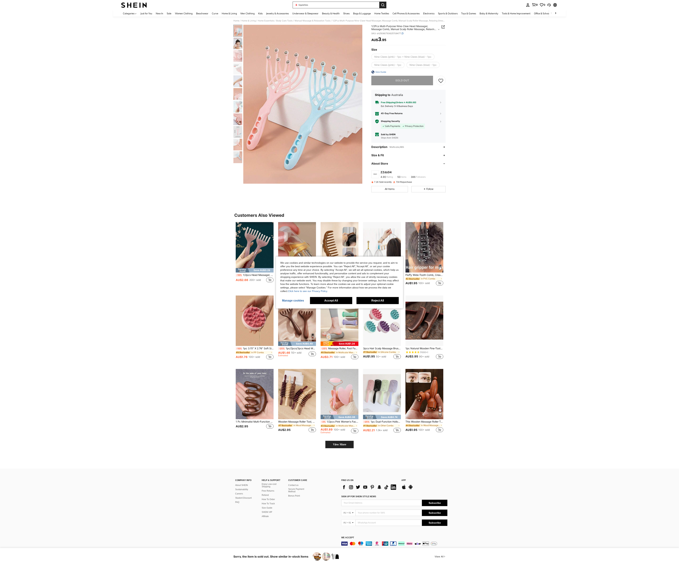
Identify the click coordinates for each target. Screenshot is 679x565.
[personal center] (528, 5)
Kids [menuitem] (260, 13)
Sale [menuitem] (169, 13)
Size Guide (267, 508)
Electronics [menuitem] (428, 13)
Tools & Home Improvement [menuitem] (516, 13)
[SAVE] (441, 80)
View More (339, 444)
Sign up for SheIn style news (358, 496)
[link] (535, 5)
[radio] (402, 57)
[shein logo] (134, 5)
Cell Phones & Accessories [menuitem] (406, 13)
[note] (255, 270)
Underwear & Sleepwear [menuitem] (305, 13)
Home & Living (248, 20)
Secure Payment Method (296, 490)
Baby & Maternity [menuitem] (489, 13)
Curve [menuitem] (215, 13)
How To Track (268, 503)
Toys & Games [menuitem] (468, 13)
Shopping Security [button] (390, 121)
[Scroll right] (555, 13)
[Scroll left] (551, 13)
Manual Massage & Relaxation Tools (312, 20)
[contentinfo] (394, 543)
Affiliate (265, 516)
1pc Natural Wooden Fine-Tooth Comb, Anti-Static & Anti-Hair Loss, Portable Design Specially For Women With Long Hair (424, 348)
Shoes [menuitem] (346, 13)
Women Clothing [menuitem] (184, 13)
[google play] (410, 488)
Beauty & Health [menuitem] (331, 13)
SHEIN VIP (267, 512)
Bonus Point (294, 496)
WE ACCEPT (347, 538)
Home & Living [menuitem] (229, 13)
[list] (369, 487)
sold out (402, 80)
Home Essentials (266, 20)
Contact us (293, 485)
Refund (265, 495)
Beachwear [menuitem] (202, 13)
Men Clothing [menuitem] (247, 13)
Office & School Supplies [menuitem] (546, 13)
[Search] (382, 5)
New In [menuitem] (159, 13)
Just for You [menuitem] (146, 13)
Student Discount (243, 498)
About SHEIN (241, 485)
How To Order (268, 499)
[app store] (403, 488)
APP (403, 480)
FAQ (237, 502)
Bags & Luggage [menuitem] (362, 13)
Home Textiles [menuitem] (381, 13)
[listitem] (254, 256)
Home (236, 20)
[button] (549, 5)
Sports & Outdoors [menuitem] (448, 13)
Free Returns (268, 491)
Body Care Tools (284, 20)
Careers (239, 493)
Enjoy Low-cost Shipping (269, 485)
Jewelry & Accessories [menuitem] (277, 13)
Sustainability (241, 489)
